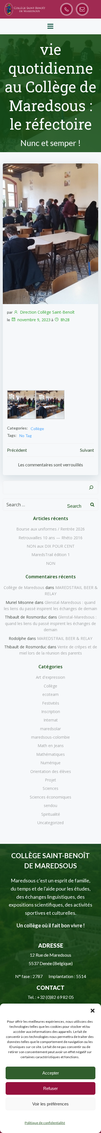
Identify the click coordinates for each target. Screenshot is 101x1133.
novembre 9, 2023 (33, 319)
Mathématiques (50, 754)
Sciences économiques (50, 797)
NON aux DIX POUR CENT (51, 546)
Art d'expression (50, 677)
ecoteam (50, 694)
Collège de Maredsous (24, 587)
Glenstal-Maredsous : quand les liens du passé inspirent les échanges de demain (51, 623)
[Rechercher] (91, 487)
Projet (50, 780)
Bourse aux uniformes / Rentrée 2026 (50, 529)
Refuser (50, 1088)
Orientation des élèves (50, 771)
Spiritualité (50, 814)
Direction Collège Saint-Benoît (47, 312)
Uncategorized (50, 822)
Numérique (50, 762)
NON (50, 563)
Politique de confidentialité (45, 1123)
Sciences (50, 788)
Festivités (50, 703)
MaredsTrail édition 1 (50, 554)
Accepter (50, 1073)
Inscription (50, 711)
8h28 (65, 319)
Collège (37, 428)
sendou (50, 805)
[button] (92, 1010)
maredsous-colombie (50, 737)
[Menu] (50, 26)
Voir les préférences (50, 1103)
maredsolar (50, 728)
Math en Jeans (51, 745)
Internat (50, 720)
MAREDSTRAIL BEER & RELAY (64, 638)
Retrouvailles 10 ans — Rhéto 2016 (50, 537)
